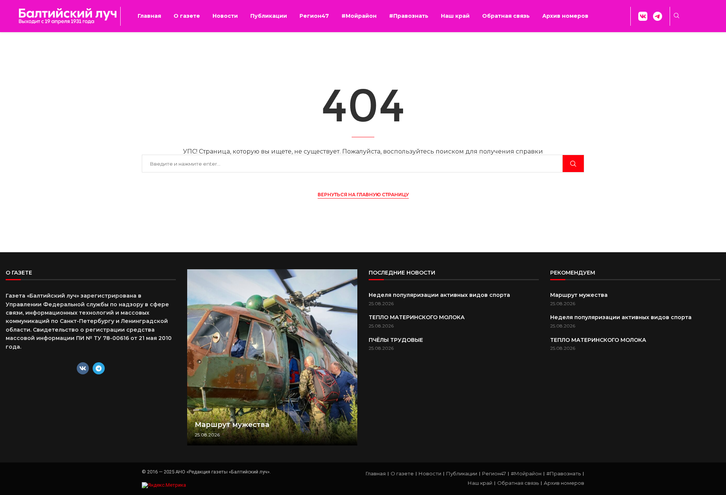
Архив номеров (565, 15)
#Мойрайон (359, 15)
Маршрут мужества (232, 425)
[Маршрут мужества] (272, 357)
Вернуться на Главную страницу (363, 194)
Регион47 (314, 15)
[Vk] (83, 368)
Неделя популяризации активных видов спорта (439, 295)
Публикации (268, 15)
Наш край (455, 15)
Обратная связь (506, 15)
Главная (149, 15)
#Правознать (408, 15)
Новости (225, 15)
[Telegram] (99, 368)
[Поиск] (573, 163)
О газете (187, 15)
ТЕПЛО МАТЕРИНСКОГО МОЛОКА (417, 317)
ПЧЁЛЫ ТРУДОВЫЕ (396, 340)
